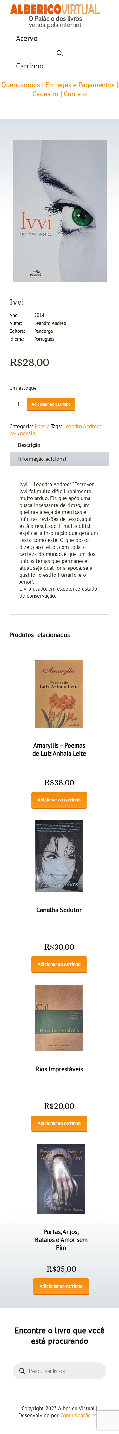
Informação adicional (42, 459)
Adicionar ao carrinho (50, 404)
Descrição (29, 445)
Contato (75, 94)
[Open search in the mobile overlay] (59, 52)
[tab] (59, 444)
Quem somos (20, 85)
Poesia (42, 426)
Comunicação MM (80, 1415)
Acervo (27, 38)
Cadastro (45, 94)
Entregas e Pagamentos (80, 85)
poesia (27, 433)
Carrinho (29, 66)
